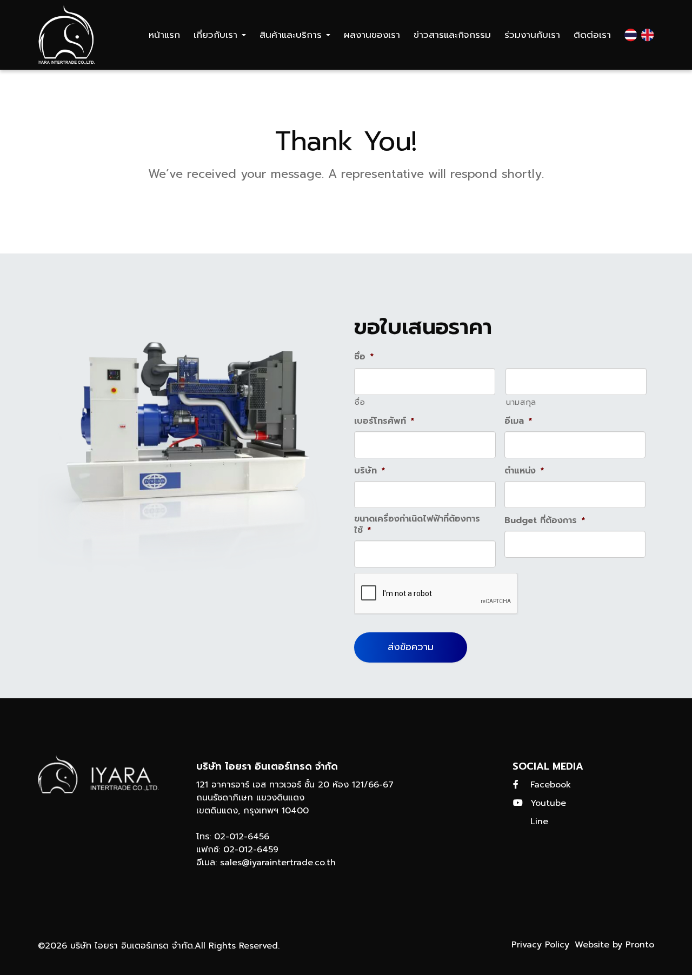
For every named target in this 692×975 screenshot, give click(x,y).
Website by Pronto (614, 944)
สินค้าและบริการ (292, 35)
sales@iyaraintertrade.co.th (278, 862)
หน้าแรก (164, 35)
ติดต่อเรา (592, 35)
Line (539, 821)
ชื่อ (360, 402)
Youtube (548, 803)
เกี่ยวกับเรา (217, 35)
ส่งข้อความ (411, 647)
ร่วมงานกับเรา (532, 35)
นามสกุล (521, 402)
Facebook (550, 784)
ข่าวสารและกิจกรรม (452, 35)
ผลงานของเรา (372, 35)
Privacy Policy (540, 944)
